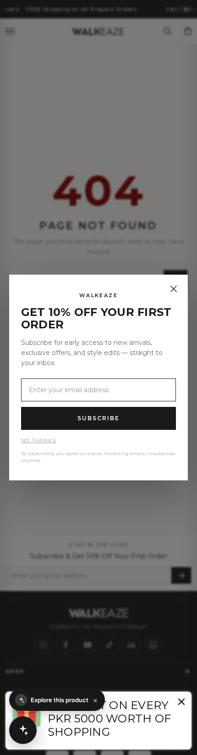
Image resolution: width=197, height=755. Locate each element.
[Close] (173, 289)
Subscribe (98, 418)
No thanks (38, 440)
